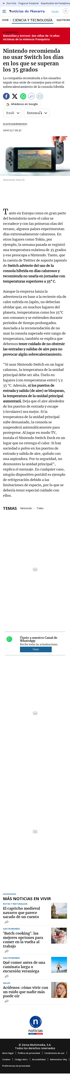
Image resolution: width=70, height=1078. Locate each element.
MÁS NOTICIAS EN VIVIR (27, 898)
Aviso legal (7, 1053)
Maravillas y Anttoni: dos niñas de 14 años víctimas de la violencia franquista (31, 37)
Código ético (21, 1059)
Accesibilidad (39, 1059)
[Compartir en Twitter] (14, 97)
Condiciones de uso (54, 1053)
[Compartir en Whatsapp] (23, 97)
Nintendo (26, 508)
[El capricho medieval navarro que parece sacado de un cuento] (59, 911)
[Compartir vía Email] (40, 97)
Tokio (39, 508)
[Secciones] (4, 11)
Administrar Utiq (58, 1059)
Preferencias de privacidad (16, 1065)
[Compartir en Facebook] (6, 97)
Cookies (6, 1059)
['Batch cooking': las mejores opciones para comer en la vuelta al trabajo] (59, 936)
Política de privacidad (29, 1053)
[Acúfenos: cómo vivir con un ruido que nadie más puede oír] (59, 990)
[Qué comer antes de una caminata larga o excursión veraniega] (59, 965)
